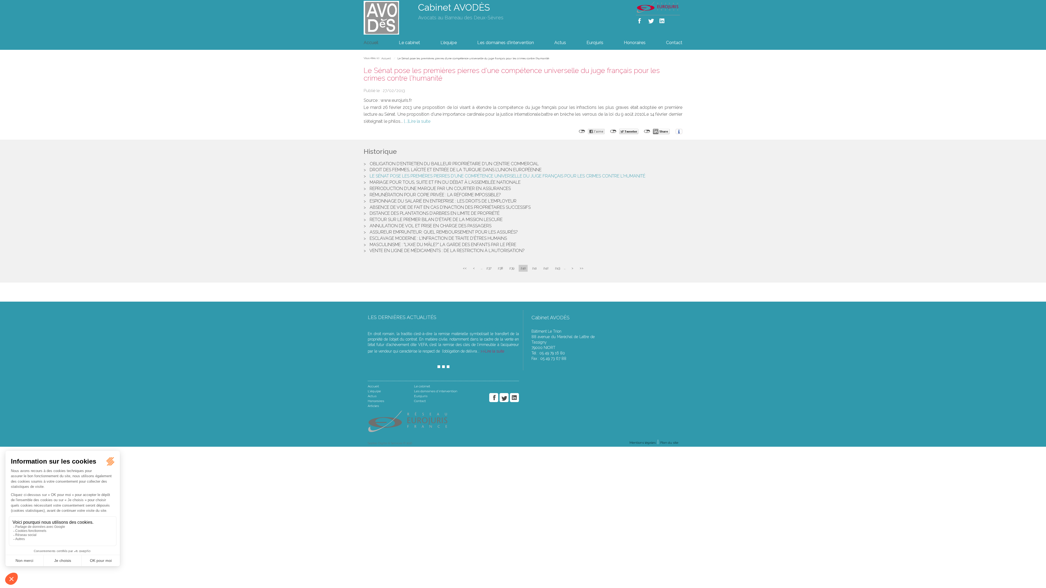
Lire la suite (419, 121)
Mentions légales (643, 443)
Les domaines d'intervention (505, 42)
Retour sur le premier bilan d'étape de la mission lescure (436, 219)
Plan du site (669, 443)
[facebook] (640, 19)
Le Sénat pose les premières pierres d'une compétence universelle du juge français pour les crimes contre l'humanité (473, 58)
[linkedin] (662, 19)
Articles (373, 406)
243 (557, 268)
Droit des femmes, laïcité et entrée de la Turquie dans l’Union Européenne (456, 169)
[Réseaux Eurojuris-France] (658, 7)
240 (523, 268)
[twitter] (651, 19)
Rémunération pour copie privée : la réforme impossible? (435, 194)
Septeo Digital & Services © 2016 (390, 443)
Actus (560, 42)
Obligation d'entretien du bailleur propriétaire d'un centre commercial (454, 163)
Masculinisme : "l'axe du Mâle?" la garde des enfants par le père (443, 244)
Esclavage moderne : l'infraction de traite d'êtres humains (438, 238)
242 (546, 268)
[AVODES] (387, 17)
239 (511, 268)
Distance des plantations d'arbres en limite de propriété (435, 213)
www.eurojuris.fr (396, 100)
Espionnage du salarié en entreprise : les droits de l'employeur (443, 201)
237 (488, 268)
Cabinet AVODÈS (454, 7)
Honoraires (635, 42)
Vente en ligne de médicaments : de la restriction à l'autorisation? (447, 250)
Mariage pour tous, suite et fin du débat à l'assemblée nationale (445, 182)
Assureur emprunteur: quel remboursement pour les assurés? (444, 232)
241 (534, 268)
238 (500, 268)
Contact (674, 42)
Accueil (371, 42)
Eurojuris (594, 42)
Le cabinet (409, 42)
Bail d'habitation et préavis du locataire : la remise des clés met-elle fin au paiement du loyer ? (473, 328)
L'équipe (448, 42)
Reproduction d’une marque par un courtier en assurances (440, 188)
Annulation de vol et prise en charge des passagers (430, 225)
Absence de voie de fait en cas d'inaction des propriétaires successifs (450, 207)
